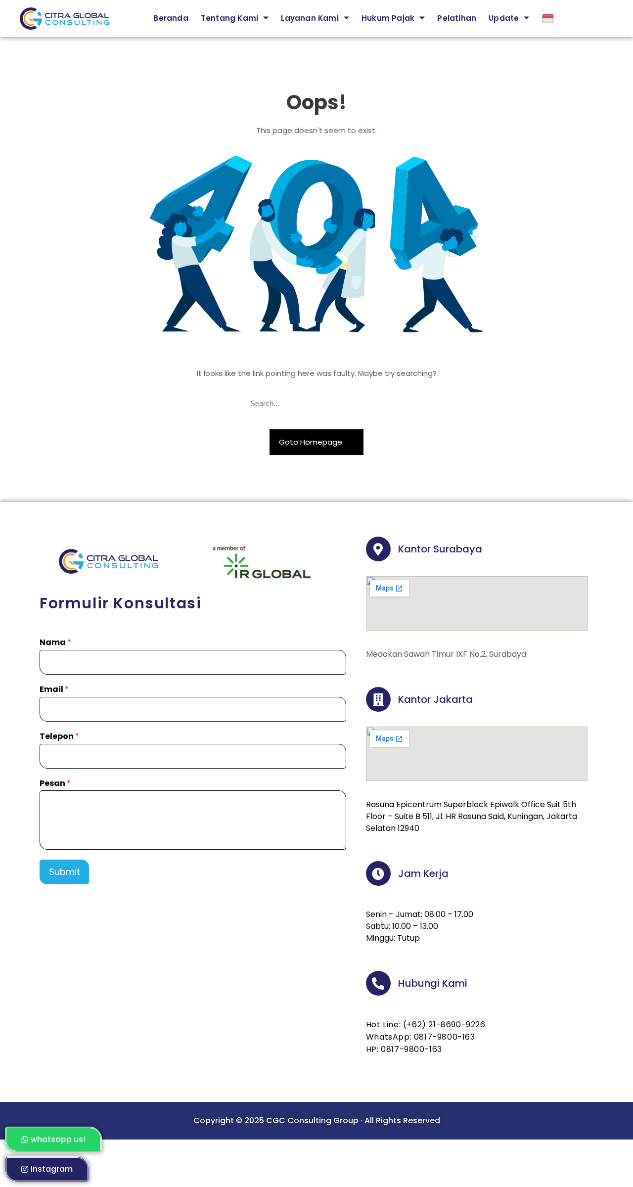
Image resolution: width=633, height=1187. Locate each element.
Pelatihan (456, 18)
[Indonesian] (555, 18)
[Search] (379, 403)
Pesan (55, 783)
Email (54, 690)
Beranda (170, 18)
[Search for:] (316, 403)
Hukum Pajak (388, 18)
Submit (64, 872)
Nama (55, 643)
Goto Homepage (311, 442)
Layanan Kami (309, 18)
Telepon (59, 736)
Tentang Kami (229, 18)
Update (504, 18)
